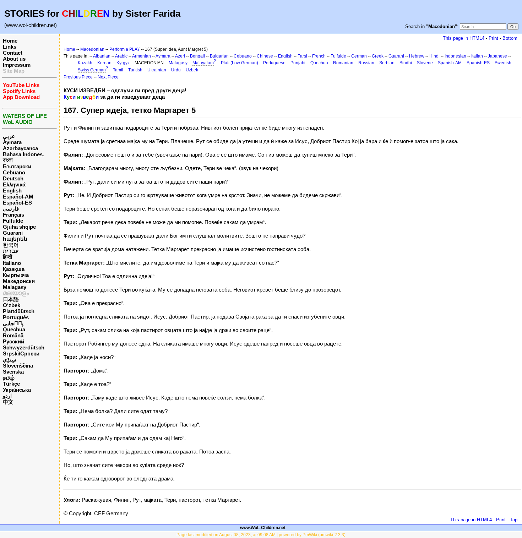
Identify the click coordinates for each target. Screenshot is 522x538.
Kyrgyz (123, 62)
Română (13, 335)
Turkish (135, 69)
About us (14, 59)
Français (13, 215)
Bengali (197, 56)
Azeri (180, 56)
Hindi (434, 56)
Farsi (302, 56)
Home (10, 41)
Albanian (101, 56)
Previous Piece (78, 77)
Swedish (503, 62)
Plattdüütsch (18, 311)
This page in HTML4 (463, 38)
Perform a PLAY (124, 49)
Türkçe (11, 384)
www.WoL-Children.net (263, 527)
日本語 (11, 299)
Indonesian (455, 56)
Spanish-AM (450, 62)
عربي (9, 136)
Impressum (17, 65)
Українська (17, 390)
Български (17, 166)
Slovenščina (18, 366)
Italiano (12, 263)
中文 (8, 402)
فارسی (11, 209)
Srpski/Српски (21, 353)
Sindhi (405, 62)
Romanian (343, 62)
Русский (13, 341)
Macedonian (92, 49)
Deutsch (13, 178)
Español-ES (17, 203)
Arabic (121, 56)
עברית (10, 251)
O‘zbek (11, 305)
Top (513, 519)
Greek (378, 56)
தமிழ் (9, 378)
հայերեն (15, 239)
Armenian (141, 56)
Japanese (497, 56)
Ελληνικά (14, 184)
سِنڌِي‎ (9, 360)
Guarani (13, 233)
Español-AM (18, 197)
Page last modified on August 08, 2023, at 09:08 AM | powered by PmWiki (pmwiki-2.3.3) (261, 534)
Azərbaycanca (20, 148)
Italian (477, 56)
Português (16, 317)
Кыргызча (16, 275)
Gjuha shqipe (19, 227)
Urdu (176, 69)
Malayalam (203, 62)
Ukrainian (156, 69)
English (12, 191)
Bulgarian (219, 56)
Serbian (387, 62)
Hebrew (416, 56)
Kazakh (85, 62)
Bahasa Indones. (23, 154)
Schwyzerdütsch (23, 347)
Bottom (509, 38)
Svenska (13, 372)
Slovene (425, 62)
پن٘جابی (13, 323)
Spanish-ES (478, 62)
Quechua (14, 329)
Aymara (12, 142)
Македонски (19, 281)
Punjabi (297, 62)
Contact (12, 53)
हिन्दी (7, 257)
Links (9, 47)
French (319, 56)
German (359, 56)
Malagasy (14, 287)
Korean (104, 62)
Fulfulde (13, 221)
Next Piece (108, 77)
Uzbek (192, 69)
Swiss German (92, 69)
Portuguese (274, 62)
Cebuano (14, 172)
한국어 (11, 245)
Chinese (265, 56)
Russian (366, 62)
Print (493, 38)
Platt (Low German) (239, 62)
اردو (7, 396)
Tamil (118, 69)
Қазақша (14, 269)
